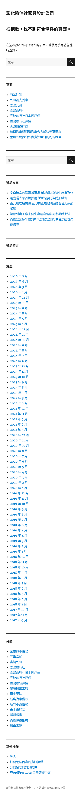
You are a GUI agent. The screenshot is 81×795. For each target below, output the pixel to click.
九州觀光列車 (19, 100)
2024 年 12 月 (19, 329)
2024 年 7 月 (19, 356)
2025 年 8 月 (19, 313)
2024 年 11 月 (19, 334)
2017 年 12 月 (19, 610)
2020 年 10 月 (19, 445)
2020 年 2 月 (19, 483)
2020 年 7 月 (19, 456)
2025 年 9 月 (19, 308)
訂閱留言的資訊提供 (23, 767)
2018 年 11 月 (19, 562)
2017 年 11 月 (19, 615)
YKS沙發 (16, 95)
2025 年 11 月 (19, 303)
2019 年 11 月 (19, 498)
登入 (13, 757)
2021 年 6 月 (18, 424)
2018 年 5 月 (18, 594)
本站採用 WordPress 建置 (51, 787)
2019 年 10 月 (19, 504)
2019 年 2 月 (18, 546)
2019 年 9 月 (19, 509)
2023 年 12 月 (19, 366)
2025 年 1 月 (18, 324)
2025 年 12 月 (19, 297)
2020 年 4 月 (19, 472)
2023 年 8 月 (19, 387)
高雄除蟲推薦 (19, 720)
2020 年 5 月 (19, 467)
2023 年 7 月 (18, 393)
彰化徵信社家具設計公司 (30, 13)
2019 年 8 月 (18, 514)
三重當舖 (16, 657)
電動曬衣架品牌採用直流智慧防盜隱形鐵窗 (38, 198)
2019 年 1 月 (18, 551)
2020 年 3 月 (19, 477)
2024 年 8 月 (19, 350)
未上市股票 (17, 709)
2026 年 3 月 (19, 287)
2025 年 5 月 (19, 318)
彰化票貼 (16, 694)
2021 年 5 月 (18, 430)
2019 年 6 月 (19, 525)
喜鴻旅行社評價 (20, 121)
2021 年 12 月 (19, 408)
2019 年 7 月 (18, 520)
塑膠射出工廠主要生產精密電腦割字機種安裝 (40, 214)
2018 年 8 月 (18, 578)
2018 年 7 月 (18, 583)
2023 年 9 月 (19, 382)
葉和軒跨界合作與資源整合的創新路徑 (35, 137)
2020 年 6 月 (19, 461)
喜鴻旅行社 (17, 110)
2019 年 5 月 (18, 530)
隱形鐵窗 (16, 715)
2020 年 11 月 (19, 440)
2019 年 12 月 (19, 493)
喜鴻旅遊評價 (19, 126)
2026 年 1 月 (18, 292)
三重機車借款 (19, 651)
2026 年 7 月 (19, 276)
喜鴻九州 (16, 105)
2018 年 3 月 (18, 604)
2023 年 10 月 (19, 377)
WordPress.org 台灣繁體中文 (30, 772)
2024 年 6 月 (19, 361)
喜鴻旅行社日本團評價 (25, 116)
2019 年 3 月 (18, 541)
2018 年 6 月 (18, 588)
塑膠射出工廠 (19, 688)
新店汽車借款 (19, 699)
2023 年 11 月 (19, 371)
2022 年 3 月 (19, 398)
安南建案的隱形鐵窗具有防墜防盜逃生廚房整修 (41, 193)
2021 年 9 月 (18, 419)
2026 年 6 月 (19, 281)
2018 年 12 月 (19, 557)
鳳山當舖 (16, 725)
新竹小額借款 (19, 704)
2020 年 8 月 (19, 451)
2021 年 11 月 (19, 414)
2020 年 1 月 (18, 488)
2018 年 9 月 (18, 572)
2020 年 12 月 (19, 435)
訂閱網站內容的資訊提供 (26, 762)
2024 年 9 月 (19, 345)
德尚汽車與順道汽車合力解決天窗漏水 (35, 132)
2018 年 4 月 (18, 599)
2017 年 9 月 (18, 620)
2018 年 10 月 (19, 567)
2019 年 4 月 (18, 535)
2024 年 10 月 (19, 340)
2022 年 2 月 (19, 403)
